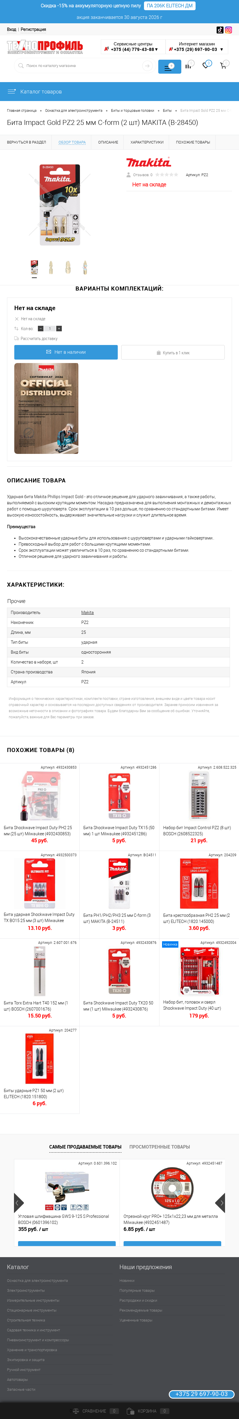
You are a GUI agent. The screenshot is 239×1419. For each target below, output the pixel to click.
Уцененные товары (135, 1320)
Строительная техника (26, 1320)
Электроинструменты (26, 1290)
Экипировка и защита (26, 1360)
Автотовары (17, 1379)
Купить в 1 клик (176, 352)
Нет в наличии (70, 352)
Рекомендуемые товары (140, 1310)
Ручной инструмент (24, 1369)
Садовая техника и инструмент (33, 1330)
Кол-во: (27, 328)
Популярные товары (137, 1290)
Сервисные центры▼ (134, 46)
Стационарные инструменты (32, 1310)
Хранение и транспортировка (32, 1350)
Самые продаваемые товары (85, 1147)
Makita (87, 612)
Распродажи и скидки (138, 1300)
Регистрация (33, 29)
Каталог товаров (40, 92)
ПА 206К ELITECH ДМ (170, 5)
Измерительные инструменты (33, 1300)
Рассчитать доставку (39, 338)
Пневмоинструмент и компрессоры (38, 1340)
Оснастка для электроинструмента (37, 1280)
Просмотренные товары (159, 1147)
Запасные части (21, 1389)
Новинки (126, 1280)
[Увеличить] (60, 205)
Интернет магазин (199, 46)
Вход (11, 29)
